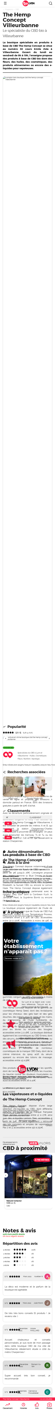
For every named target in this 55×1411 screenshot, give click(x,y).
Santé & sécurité (13, 901)
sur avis (28, 733)
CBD (17, 9)
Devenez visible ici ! (13, 958)
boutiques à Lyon (37, 830)
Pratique (9, 896)
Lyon (31, 3)
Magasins (9, 9)
